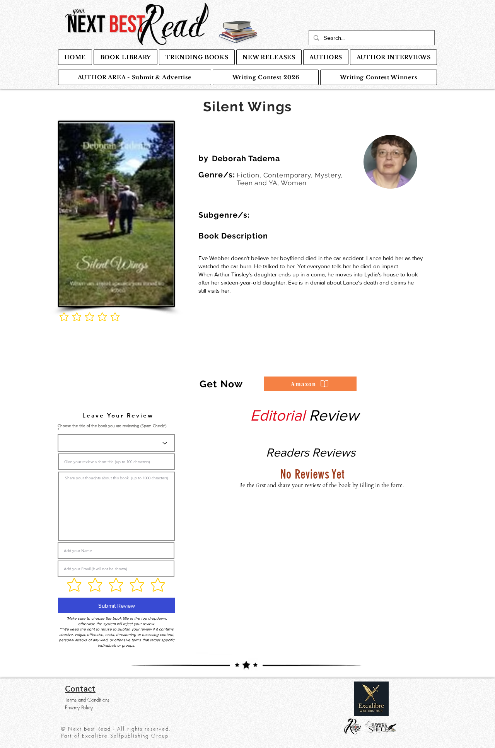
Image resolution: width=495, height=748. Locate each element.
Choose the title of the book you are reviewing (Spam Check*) (112, 426)
